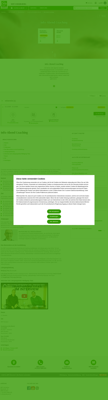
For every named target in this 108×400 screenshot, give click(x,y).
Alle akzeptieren (54, 211)
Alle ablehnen (54, 221)
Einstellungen (54, 216)
